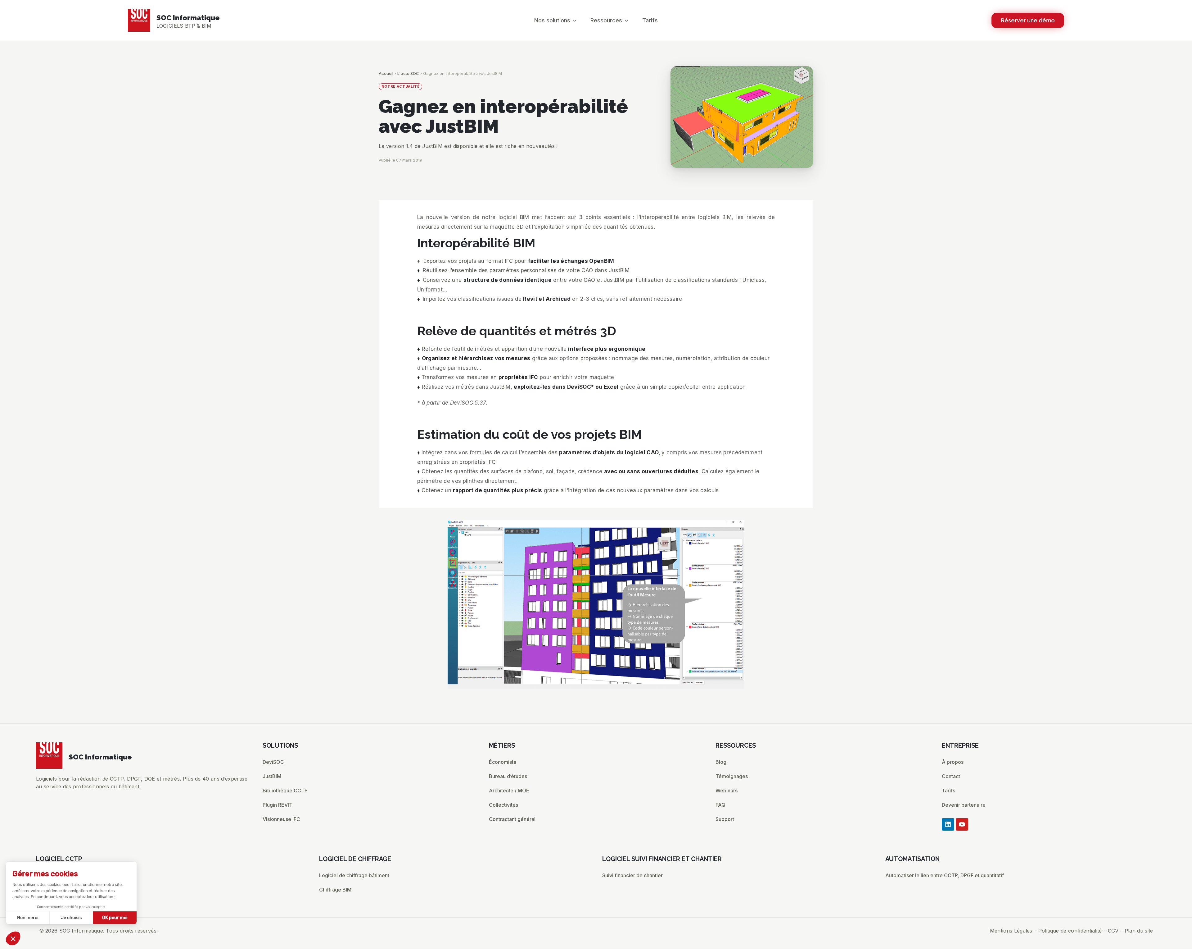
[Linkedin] (948, 824)
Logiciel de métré (56, 904)
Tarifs (948, 790)
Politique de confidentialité (1070, 931)
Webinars (727, 790)
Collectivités (503, 805)
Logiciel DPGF (52, 890)
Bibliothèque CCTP (285, 790)
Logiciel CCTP (53, 875)
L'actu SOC (408, 73)
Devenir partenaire (964, 805)
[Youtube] (962, 824)
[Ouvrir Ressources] (626, 20)
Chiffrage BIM (335, 890)
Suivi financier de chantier (632, 875)
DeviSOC (273, 762)
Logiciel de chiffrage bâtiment (354, 875)
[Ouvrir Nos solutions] (574, 20)
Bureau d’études (508, 776)
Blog (721, 762)
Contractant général (512, 819)
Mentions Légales (1011, 931)
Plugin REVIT (277, 805)
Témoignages (732, 776)
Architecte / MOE (509, 790)
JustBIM (272, 776)
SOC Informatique (188, 18)
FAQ (720, 805)
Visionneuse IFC (281, 819)
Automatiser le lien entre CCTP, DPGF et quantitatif (944, 875)
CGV (1113, 931)
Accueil (386, 73)
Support (725, 819)
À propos (953, 762)
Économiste (503, 762)
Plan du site (1139, 931)
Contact (951, 776)
